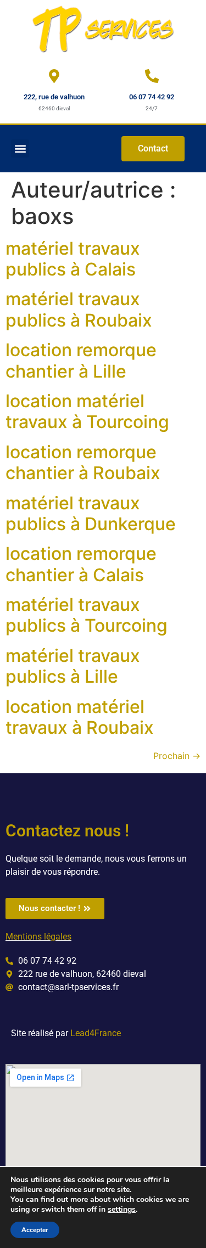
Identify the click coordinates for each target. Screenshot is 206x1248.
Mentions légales (38, 936)
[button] (20, 148)
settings (122, 1210)
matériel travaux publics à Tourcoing (86, 615)
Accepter (34, 1229)
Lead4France (95, 1033)
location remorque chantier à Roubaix (82, 462)
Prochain (177, 755)
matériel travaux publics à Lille (72, 666)
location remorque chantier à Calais (81, 564)
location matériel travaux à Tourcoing (87, 411)
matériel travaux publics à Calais (72, 259)
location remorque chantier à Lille (81, 360)
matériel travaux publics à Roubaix (78, 309)
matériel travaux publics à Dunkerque (90, 513)
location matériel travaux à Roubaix (79, 717)
